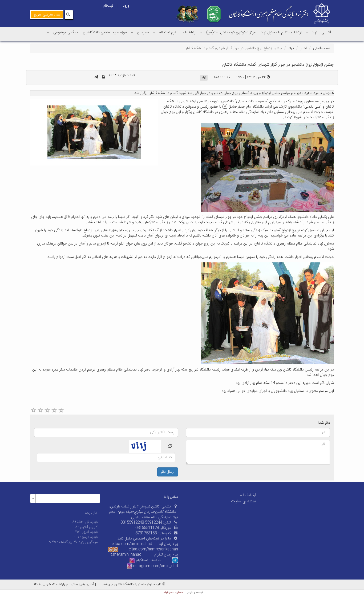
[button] (46, 14)
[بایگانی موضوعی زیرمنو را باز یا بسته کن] (48, 32)
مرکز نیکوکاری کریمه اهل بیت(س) (231, 32)
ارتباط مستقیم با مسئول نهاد (281, 32)
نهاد (291, 48)
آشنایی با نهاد (321, 32)
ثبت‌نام (108, 6)
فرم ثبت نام (167, 32)
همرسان (143, 32)
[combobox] (65, 498)
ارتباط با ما (188, 32)
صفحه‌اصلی (321, 48)
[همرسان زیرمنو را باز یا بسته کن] (132, 32)
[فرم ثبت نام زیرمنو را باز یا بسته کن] (153, 32)
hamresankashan (163, 549)
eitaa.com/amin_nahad (132, 544)
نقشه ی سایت (243, 501)
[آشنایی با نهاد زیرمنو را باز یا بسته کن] (306, 32)
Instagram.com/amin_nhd (155, 566)
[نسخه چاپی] (103, 77)
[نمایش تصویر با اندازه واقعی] (94, 132)
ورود (126, 6)
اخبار (303, 48)
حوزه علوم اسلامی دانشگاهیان (105, 32)
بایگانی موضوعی (65, 32)
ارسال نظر (168, 472)
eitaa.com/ (138, 549)
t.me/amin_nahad (126, 554)
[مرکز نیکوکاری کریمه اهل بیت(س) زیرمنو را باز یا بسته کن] (201, 32)
